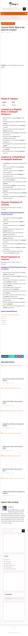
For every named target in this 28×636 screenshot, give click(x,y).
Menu (3, 13)
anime (4, 318)
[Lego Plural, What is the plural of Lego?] (14, 393)
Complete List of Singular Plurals (11, 315)
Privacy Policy (9, 567)
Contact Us (8, 561)
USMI (3, 32)
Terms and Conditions (11, 569)
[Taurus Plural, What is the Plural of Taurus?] (14, 371)
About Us (8, 559)
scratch (5, 324)
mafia (4, 320)
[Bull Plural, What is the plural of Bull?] (14, 461)
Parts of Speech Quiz (10, 565)
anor (4, 322)
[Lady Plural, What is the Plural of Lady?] (14, 438)
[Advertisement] (14, 48)
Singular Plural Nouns (8, 23)
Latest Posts (8, 563)
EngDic (10, 632)
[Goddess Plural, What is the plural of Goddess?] (14, 483)
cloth (4, 316)
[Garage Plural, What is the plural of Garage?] (14, 416)
